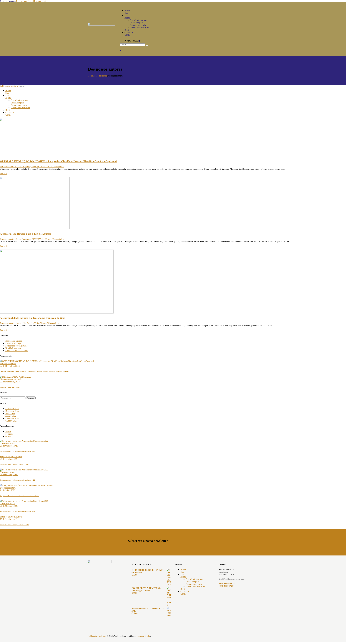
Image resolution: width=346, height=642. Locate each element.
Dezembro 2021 (12, 418)
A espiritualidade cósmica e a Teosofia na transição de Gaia (32, 317)
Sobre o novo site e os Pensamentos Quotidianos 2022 (17, 451)
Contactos (184, 591)
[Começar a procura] (147, 45)
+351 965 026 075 (226, 583)
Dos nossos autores (8, 166)
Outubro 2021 (11, 421)
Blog (182, 589)
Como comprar (192, 581)
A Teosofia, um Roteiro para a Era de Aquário (25, 233)
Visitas (8, 431)
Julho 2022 (10, 413)
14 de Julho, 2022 (24, 323)
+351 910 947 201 (226, 586)
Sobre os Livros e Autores (16, 350)
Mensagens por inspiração (16, 346)
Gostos (8, 436)
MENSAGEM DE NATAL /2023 (10, 387)
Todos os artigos (100, 76)
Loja (182, 574)
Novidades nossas (13, 348)
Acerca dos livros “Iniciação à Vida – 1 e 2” (14, 464)
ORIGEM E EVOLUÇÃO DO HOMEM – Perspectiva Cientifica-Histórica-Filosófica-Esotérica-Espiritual (58, 161)
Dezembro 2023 (12, 408)
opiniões (9, 434)
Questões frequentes (194, 579)
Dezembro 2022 (12, 411)
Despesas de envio (194, 584)
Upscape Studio (143, 636)
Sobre (182, 572)
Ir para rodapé (40, 1)
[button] (48, 166)
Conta (183, 594)
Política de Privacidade (195, 586)
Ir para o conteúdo (8, 1)
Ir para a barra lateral (25, 1)
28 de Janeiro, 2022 (8, 459)
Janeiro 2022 (10, 416)
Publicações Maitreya (97, 636)
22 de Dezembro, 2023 (26, 166)
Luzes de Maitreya (13, 343)
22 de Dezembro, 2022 (26, 239)
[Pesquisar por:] (13, 398)
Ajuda (183, 577)
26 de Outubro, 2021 (9, 446)
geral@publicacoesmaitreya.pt (231, 579)
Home (90, 76)
